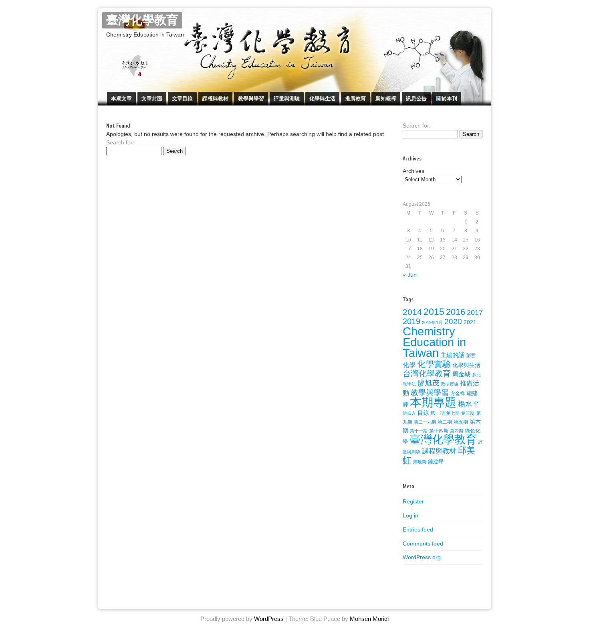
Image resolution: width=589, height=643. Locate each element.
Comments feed (423, 543)
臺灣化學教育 (142, 20)
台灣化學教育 (427, 373)
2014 (412, 311)
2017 (475, 312)
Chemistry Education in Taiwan (434, 342)
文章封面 (151, 98)
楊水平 (469, 404)
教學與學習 (251, 98)
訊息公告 (416, 98)
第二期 (445, 422)
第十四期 (438, 431)
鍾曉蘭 (419, 461)
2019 (411, 321)
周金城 (461, 374)
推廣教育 (355, 98)
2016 (455, 312)
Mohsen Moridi (369, 618)
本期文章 (121, 98)
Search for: (120, 142)
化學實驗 (434, 364)
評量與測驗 (287, 98)
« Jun (410, 275)
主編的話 (452, 355)
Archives (413, 171)
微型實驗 (449, 383)
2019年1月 (432, 322)
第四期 (456, 430)
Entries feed (418, 529)
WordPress (268, 618)
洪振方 (409, 413)
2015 (434, 311)
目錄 (423, 413)
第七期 (453, 413)
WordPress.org (422, 557)
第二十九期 (425, 422)
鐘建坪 (436, 461)
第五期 (461, 422)
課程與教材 (215, 98)
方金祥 (457, 393)
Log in (410, 515)
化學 (409, 364)
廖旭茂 (428, 383)
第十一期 (419, 430)
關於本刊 (446, 98)
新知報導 (385, 98)
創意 (471, 355)
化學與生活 (322, 98)
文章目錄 (182, 98)
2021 (470, 322)
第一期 (437, 413)
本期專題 (433, 402)
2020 (453, 321)
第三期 (467, 413)
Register (413, 501)
